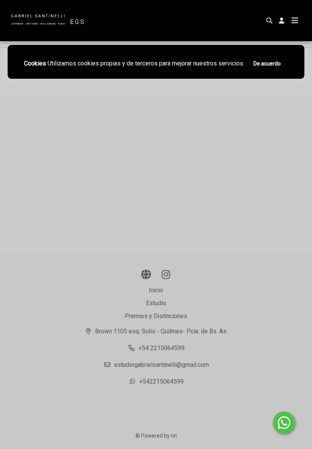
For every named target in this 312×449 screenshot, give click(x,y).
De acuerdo (267, 64)
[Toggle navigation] (295, 20)
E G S (77, 21)
